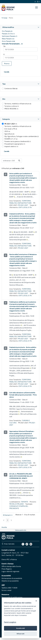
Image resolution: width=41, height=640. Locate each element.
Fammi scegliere (10, 622)
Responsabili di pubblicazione (12, 597)
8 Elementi (8, 515)
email (9, 590)
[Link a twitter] (27, 544)
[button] (20, 27)
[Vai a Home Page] (8, 8)
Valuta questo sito (20, 530)
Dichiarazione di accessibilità (12, 578)
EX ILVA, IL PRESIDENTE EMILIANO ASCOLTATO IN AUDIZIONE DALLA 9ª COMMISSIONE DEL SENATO (21, 476)
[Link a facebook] (23, 544)
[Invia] (19, 160)
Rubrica (14, 559)
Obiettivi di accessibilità (10, 581)
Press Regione (7, 569)
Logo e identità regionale (10, 571)
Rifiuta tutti (20, 634)
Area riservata (9, 544)
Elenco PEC (6, 559)
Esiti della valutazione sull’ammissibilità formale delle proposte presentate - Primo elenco (23, 395)
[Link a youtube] (31, 544)
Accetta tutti (20, 628)
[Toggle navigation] (36, 7)
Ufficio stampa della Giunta (11, 566)
